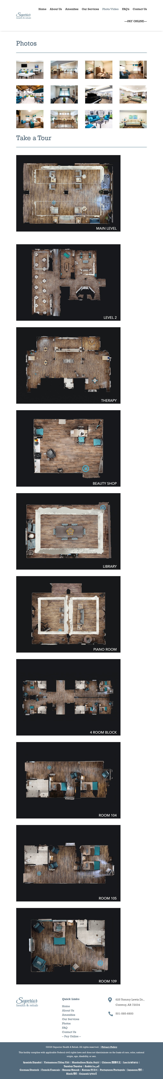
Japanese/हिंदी (134, 1070)
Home (42, 9)
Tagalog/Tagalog (73, 1066)
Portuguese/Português (112, 1070)
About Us (56, 9)
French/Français (50, 1070)
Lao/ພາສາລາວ (130, 1062)
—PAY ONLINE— (135, 21)
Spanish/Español (32, 1062)
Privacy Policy (109, 1047)
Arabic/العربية (92, 1066)
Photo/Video (110, 9)
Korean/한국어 (90, 1070)
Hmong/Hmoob (70, 1070)
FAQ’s (125, 9)
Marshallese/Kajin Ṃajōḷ (85, 1062)
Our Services (90, 9)
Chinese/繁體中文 (111, 1062)
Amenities (71, 9)
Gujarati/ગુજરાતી (88, 1074)
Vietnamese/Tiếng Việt (56, 1062)
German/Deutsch (29, 1070)
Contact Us (140, 9)
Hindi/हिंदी (71, 1074)
